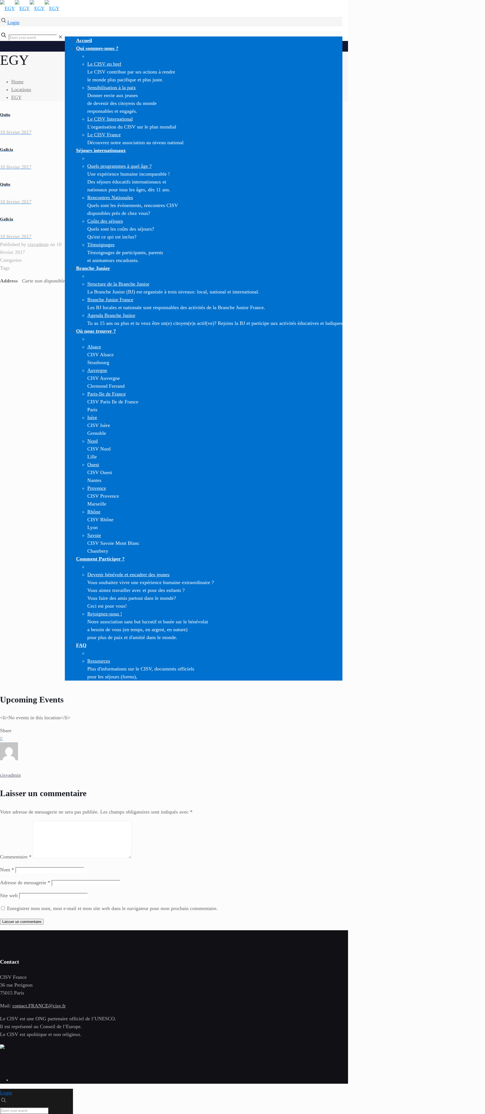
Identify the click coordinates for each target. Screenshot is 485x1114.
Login (13, 22)
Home (17, 81)
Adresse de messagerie (25, 882)
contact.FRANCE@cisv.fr (39, 1006)
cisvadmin (38, 244)
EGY (16, 97)
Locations (21, 89)
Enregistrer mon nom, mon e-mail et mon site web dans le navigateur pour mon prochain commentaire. (112, 908)
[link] (60, 37)
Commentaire (15, 857)
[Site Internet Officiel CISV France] (30, 8)
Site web (9, 895)
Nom (7, 869)
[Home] (2, 1047)
